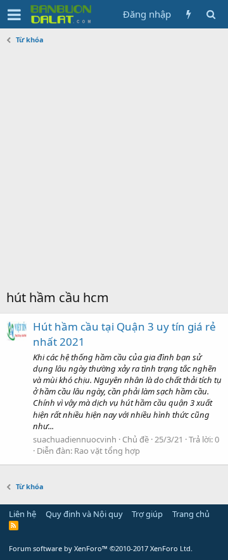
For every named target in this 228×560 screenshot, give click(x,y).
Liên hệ (22, 514)
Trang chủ (191, 514)
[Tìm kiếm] (211, 14)
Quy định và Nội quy (84, 514)
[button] (14, 14)
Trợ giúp (147, 514)
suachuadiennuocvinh (75, 439)
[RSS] (13, 525)
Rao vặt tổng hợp (107, 450)
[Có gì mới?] (188, 14)
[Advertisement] (114, 169)
